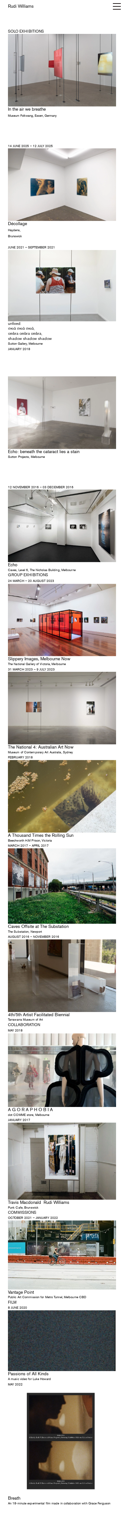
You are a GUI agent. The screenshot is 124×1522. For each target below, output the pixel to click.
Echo (12, 565)
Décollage (17, 223)
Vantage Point (21, 1292)
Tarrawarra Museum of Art (25, 1020)
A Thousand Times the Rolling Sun (40, 835)
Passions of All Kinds (28, 1374)
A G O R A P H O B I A (30, 1109)
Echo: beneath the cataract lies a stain (43, 451)
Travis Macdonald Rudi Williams (38, 1202)
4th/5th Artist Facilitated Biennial (39, 1014)
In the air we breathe (27, 109)
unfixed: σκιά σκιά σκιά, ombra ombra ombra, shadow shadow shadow (30, 331)
